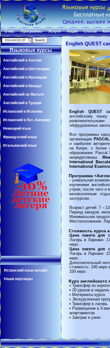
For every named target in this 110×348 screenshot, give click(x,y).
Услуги (54, 31)
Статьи (90, 31)
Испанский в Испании (22, 111)
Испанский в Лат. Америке (26, 120)
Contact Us (83, 343)
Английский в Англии (22, 60)
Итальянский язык (20, 145)
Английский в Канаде (22, 86)
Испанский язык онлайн (25, 270)
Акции (72, 31)
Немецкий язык (17, 128)
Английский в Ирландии (25, 77)
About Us (61, 343)
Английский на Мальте (23, 94)
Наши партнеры (18, 279)
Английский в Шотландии (26, 69)
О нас (10, 31)
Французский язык (20, 137)
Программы (31, 31)
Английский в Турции (22, 103)
